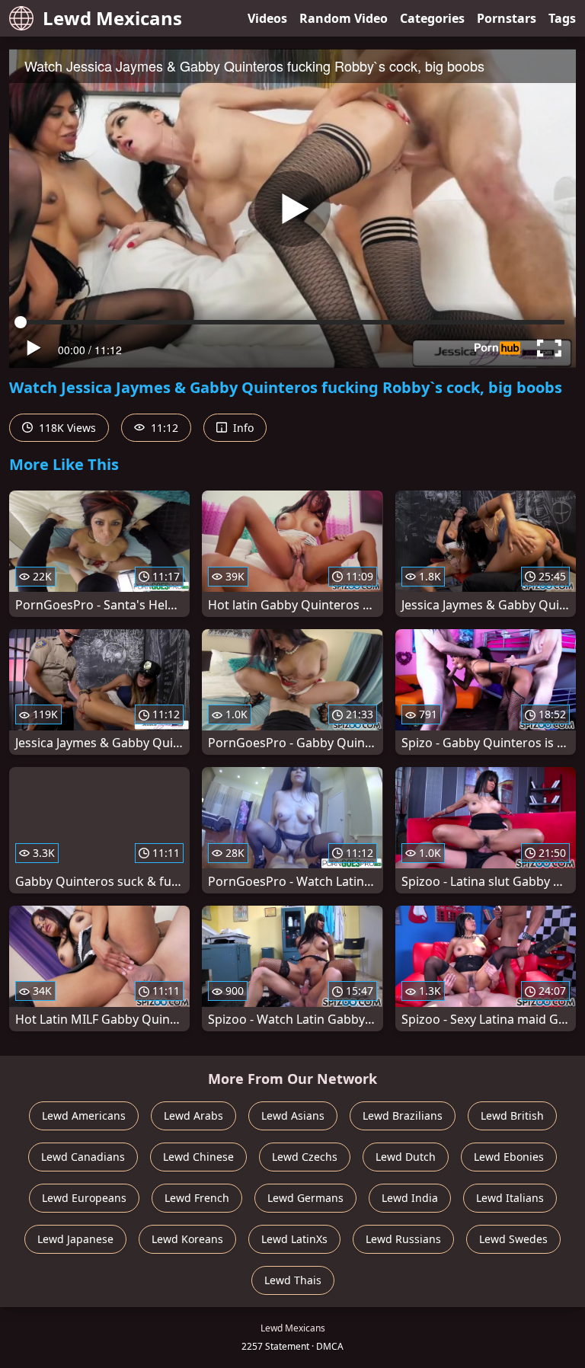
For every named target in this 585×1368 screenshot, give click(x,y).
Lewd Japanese (75, 1239)
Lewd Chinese (198, 1156)
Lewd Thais (292, 1280)
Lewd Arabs (193, 1115)
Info (242, 427)
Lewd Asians (292, 1115)
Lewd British (512, 1115)
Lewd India (410, 1198)
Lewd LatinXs (294, 1239)
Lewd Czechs (304, 1156)
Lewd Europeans (84, 1198)
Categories (432, 18)
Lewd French (197, 1198)
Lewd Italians (510, 1198)
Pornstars (506, 18)
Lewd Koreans (187, 1239)
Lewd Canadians (83, 1156)
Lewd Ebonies (509, 1156)
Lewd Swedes (513, 1239)
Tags (562, 18)
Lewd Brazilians (403, 1115)
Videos (267, 18)
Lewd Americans (84, 1115)
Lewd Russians (403, 1239)
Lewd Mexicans (112, 17)
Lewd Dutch (406, 1156)
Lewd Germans (305, 1198)
